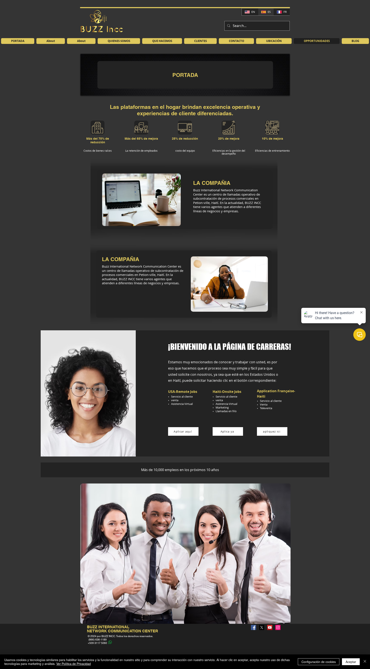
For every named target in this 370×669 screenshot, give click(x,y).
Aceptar (351, 662)
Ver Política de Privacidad (73, 664)
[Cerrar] (364, 662)
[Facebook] (253, 627)
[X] (261, 627)
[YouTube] (269, 627)
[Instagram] (277, 627)
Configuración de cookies (318, 662)
